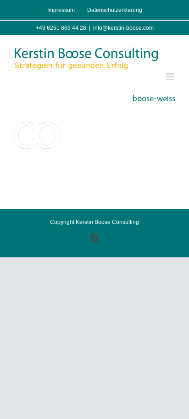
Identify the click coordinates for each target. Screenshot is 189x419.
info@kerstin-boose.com (123, 28)
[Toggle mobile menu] (170, 77)
